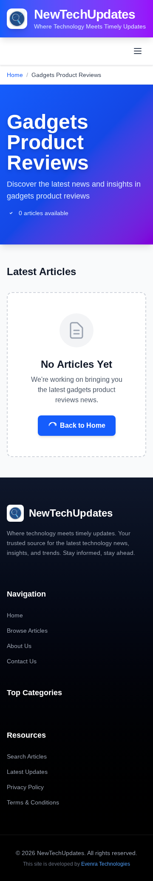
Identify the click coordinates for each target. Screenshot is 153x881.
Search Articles (27, 756)
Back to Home (82, 425)
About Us (19, 645)
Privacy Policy (25, 787)
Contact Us (22, 661)
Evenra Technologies (105, 864)
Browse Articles (27, 630)
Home (15, 74)
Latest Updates (27, 771)
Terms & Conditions (33, 802)
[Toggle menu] (137, 51)
